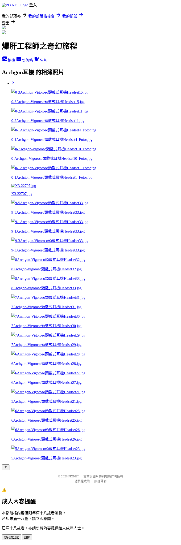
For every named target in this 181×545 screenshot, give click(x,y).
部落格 (28, 60)
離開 (27, 537)
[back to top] (5, 467)
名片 (43, 60)
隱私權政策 (82, 481)
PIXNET (73, 476)
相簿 (12, 60)
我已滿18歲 (11, 537)
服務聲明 (100, 481)
